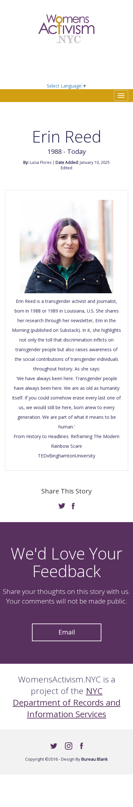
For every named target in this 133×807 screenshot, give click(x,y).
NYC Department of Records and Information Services (66, 702)
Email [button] (66, 632)
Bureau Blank (94, 759)
